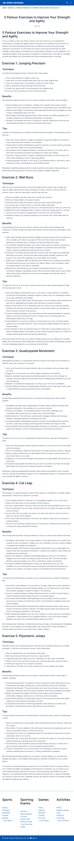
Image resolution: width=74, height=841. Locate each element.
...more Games (43, 820)
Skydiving (60, 815)
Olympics (23, 811)
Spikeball (41, 813)
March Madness (26, 814)
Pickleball (5, 810)
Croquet (41, 815)
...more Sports (7, 820)
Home (4, 8)
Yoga (58, 813)
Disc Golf (41, 818)
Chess (40, 808)
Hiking (59, 808)
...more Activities (63, 820)
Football (5, 815)
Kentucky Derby (26, 822)
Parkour (11, 8)
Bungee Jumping (63, 810)
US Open (23, 816)
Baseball (5, 818)
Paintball (41, 810)
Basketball (6, 813)
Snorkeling (60, 818)
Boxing (4, 808)
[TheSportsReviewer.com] (13, 3)
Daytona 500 (25, 819)
